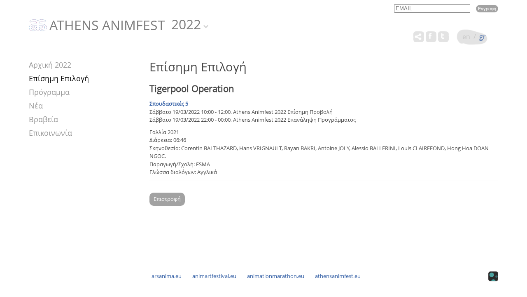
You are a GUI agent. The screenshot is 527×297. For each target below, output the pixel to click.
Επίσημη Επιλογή (59, 78)
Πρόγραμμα (49, 92)
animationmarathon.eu (275, 276)
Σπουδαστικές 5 (168, 103)
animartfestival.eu (214, 276)
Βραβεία (43, 119)
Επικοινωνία (50, 133)
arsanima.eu (167, 276)
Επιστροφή (167, 199)
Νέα (36, 106)
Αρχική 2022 (50, 65)
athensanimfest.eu (338, 276)
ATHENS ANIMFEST (107, 25)
